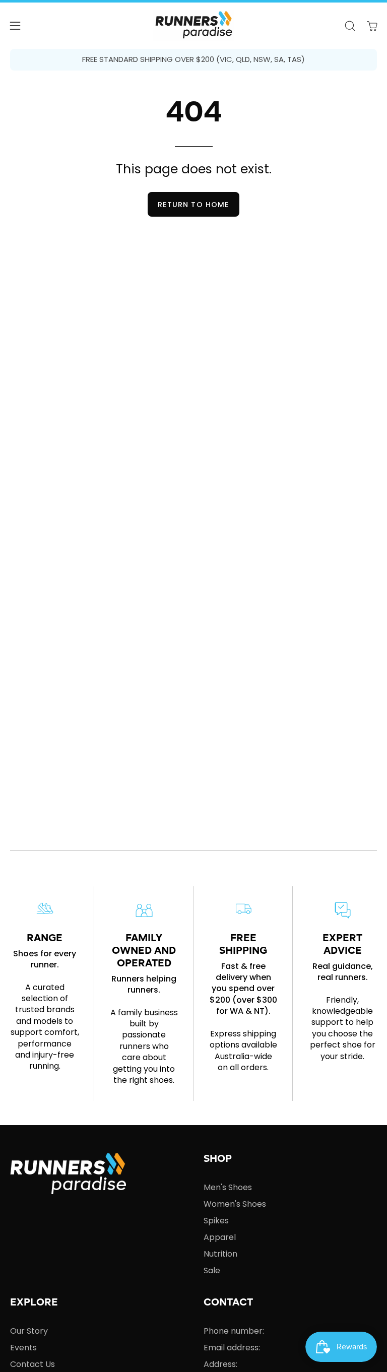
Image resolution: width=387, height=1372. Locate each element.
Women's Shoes (235, 1204)
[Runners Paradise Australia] (193, 25)
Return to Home (193, 205)
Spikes (216, 1220)
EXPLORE (34, 1303)
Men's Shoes (228, 1187)
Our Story (29, 1331)
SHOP (218, 1159)
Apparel (220, 1237)
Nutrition (220, 1254)
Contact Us (32, 1364)
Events (23, 1347)
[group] (193, 60)
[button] (349, 26)
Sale (212, 1270)
